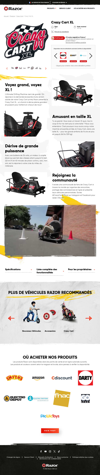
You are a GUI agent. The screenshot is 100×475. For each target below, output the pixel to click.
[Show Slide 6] (32, 67)
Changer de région (58, 2)
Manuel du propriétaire (61, 32)
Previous (56, 55)
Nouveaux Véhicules (31, 331)
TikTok (59, 451)
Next (89, 55)
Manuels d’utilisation (45, 457)
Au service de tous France (40, 2)
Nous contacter (62, 457)
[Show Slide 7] (36, 67)
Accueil (6, 16)
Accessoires (50, 331)
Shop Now (63, 61)
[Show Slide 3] (20, 67)
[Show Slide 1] (13, 67)
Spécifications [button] (13, 269)
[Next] (46, 68)
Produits (12, 16)
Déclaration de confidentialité (50, 459)
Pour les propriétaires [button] (79, 269)
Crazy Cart (19, 16)
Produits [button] (50, 8)
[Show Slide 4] (24, 67)
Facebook (41, 451)
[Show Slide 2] (16, 67)
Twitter (54, 451)
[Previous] (7, 68)
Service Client (65, 8)
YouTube (45, 451)
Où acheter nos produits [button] (84, 8)
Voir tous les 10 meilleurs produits (76, 42)
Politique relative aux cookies (82, 457)
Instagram (50, 451)
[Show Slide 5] (28, 67)
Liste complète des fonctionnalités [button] (47, 271)
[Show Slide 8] (40, 67)
